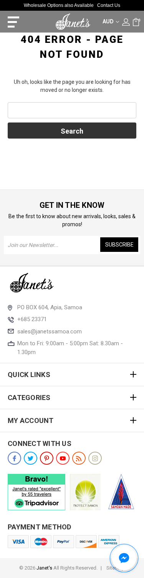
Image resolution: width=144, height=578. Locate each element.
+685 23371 (32, 319)
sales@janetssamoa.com (49, 331)
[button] (124, 558)
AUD (109, 21)
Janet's (44, 568)
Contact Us (108, 5)
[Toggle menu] (10, 22)
